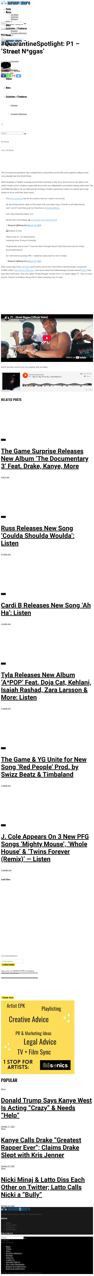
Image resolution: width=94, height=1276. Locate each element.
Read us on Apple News (15, 1269)
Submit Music (11, 1229)
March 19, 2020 (34, 261)
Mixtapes (14, 19)
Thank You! (7, 997)
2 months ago (6, 870)
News (3, 1089)
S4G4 (84, 270)
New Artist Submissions (15, 1264)
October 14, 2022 (8, 1206)
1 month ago (6, 708)
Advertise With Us (13, 1262)
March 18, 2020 (34, 225)
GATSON (25, 267)
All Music (14, 15)
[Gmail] (13, 75)
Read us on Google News (16, 1266)
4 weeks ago (6, 554)
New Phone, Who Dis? (24, 270)
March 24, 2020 (7, 73)
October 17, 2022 (8, 1126)
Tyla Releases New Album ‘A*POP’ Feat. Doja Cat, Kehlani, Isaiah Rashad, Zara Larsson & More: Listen (46, 686)
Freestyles (14, 17)
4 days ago (5, 477)
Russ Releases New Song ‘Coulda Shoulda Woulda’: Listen (37, 535)
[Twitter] (18, 75)
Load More (5, 879)
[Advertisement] (47, 296)
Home (8, 8)
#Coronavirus (16, 198)
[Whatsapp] (8, 75)
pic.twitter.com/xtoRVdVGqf (44, 220)
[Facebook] (3, 75)
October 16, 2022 (8, 1166)
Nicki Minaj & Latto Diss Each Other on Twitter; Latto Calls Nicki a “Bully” (43, 1187)
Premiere (14, 31)
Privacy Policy (11, 1225)
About (8, 1223)
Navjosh (17, 71)
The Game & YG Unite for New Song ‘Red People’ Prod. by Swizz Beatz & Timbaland (44, 767)
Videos (8, 1249)
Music (8, 12)
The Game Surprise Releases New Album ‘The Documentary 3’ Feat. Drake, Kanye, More (44, 458)
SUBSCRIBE (8, 965)
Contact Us (10, 1227)
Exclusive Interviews (19, 33)
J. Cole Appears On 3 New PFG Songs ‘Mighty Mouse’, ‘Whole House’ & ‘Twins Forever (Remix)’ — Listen (45, 848)
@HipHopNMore (52, 208)
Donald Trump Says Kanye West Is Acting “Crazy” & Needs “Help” (46, 1108)
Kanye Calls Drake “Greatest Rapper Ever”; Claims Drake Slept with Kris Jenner (41, 1147)
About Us (9, 1258)
